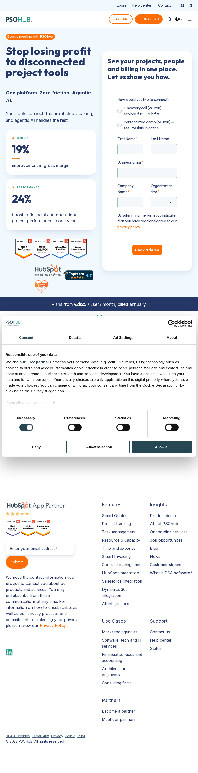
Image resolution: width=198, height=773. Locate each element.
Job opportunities (166, 540)
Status (156, 648)
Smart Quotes (114, 515)
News (155, 556)
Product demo (163, 515)
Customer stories (165, 564)
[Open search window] (169, 19)
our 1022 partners (35, 362)
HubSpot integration (120, 573)
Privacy (57, 736)
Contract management (122, 564)
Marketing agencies (119, 631)
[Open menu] (189, 19)
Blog (154, 548)
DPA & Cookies (18, 736)
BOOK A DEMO (149, 19)
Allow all (162, 447)
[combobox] (164, 202)
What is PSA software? (171, 573)
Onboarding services (169, 531)
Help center (141, 5)
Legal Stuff (40, 736)
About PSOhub (164, 523)
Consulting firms (117, 682)
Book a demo (147, 249)
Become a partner (118, 711)
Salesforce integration (122, 581)
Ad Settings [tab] (123, 337)
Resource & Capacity (121, 540)
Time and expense (118, 548)
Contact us (160, 631)
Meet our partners (119, 719)
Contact (164, 5)
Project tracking (116, 523)
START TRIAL (121, 19)
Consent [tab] (26, 337)
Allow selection (99, 447)
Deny (36, 447)
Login (121, 5)
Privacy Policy (53, 625)
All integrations (115, 603)
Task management (118, 531)
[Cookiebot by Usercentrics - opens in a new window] (171, 323)
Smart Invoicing (116, 556)
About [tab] (172, 337)
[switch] (75, 427)
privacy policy (128, 226)
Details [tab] (75, 337)
